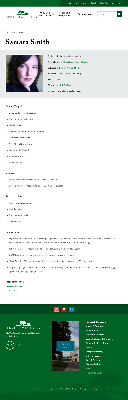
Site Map (93, 389)
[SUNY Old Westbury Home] (22, 14)
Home (7, 32)
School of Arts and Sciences (70, 68)
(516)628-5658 (63, 85)
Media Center (12, 291)
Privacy (83, 389)
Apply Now (65, 346)
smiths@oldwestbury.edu (69, 91)
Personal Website (14, 287)
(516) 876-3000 (13, 336)
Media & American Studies (75, 62)
